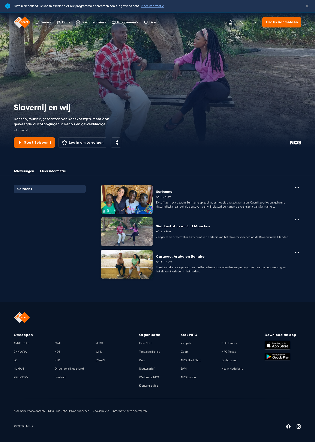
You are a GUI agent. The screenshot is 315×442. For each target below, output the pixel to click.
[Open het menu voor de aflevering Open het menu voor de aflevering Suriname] (297, 187)
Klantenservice (148, 385)
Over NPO (145, 343)
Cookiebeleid (101, 411)
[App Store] (277, 345)
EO (15, 360)
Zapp (184, 351)
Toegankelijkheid (149, 351)
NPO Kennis (229, 343)
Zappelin (186, 343)
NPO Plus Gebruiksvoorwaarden (68, 411)
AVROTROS (21, 343)
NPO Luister (188, 377)
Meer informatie (152, 6)
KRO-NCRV (21, 377)
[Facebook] (288, 427)
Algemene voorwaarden (29, 411)
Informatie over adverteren (129, 411)
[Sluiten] (307, 6)
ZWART (100, 360)
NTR (57, 360)
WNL (99, 351)
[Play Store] (277, 357)
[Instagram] (298, 427)
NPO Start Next (191, 360)
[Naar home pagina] (22, 22)
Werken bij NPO (149, 377)
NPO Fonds (229, 351)
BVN (184, 368)
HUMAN (19, 368)
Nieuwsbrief (146, 368)
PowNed (60, 377)
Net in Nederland (232, 368)
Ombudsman (230, 360)
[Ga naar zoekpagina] (230, 22)
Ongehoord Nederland (69, 368)
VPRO (99, 343)
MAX (58, 343)
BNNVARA (20, 351)
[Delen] (116, 142)
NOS (57, 351)
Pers (142, 360)
